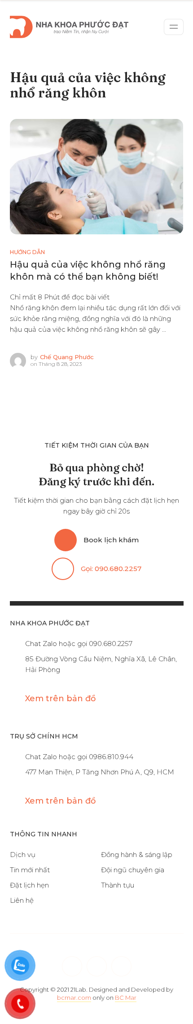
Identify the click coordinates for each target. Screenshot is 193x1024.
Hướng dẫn (27, 252)
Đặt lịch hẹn (29, 885)
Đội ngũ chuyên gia (132, 870)
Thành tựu (117, 885)
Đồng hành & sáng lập (136, 854)
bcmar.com (74, 997)
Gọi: (111, 568)
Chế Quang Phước (67, 356)
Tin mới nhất (30, 870)
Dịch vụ (22, 854)
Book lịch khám (111, 540)
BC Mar (125, 997)
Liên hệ (22, 900)
